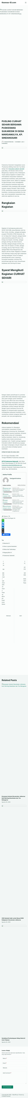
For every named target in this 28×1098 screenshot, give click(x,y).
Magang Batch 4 (7, 552)
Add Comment (7, 1073)
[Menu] (25, 2)
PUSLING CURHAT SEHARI (16, 169)
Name (5, 1058)
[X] (14, 530)
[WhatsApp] (14, 520)
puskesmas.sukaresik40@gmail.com (12, 465)
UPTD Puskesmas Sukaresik (10, 461)
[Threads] (14, 532)
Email (4, 1063)
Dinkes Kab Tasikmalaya (9, 549)
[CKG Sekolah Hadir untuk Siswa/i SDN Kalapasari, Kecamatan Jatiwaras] (14, 860)
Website (5, 1068)
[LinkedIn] (14, 527)
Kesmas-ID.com (9, 2)
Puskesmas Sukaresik (8, 555)
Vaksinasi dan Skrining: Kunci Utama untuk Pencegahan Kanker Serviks (18, 490)
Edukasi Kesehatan (7, 497)
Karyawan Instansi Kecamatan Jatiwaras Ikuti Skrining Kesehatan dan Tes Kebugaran (13, 798)
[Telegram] (14, 523)
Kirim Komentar (7, 1087)
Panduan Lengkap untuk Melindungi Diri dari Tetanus (18, 495)
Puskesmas (4, 143)
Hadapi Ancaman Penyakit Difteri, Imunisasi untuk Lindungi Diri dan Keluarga (18, 502)
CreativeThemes (6, 1096)
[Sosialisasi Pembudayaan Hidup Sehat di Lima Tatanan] (14, 980)
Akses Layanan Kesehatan (10, 546)
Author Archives (21, 485)
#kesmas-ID (6, 543)
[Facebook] (14, 525)
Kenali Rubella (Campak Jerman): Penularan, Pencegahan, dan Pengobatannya (17, 509)
